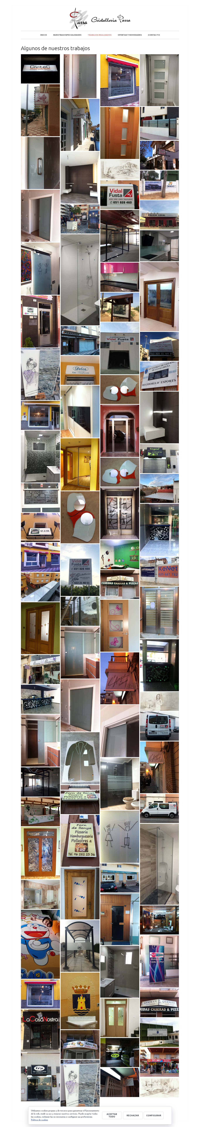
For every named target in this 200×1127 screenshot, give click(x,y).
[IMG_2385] (119, 80)
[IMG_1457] (119, 389)
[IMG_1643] (159, 155)
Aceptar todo (112, 1115)
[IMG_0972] (159, 1087)
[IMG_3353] (40, 669)
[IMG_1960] (159, 185)
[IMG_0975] (119, 170)
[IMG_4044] (119, 277)
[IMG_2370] (159, 1002)
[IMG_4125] (80, 946)
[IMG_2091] (40, 527)
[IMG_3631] (119, 678)
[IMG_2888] (119, 431)
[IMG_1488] (40, 269)
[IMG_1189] (80, 1001)
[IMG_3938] (119, 919)
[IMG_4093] (119, 626)
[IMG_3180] (80, 178)
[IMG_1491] (119, 837)
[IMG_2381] (40, 497)
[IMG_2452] (159, 665)
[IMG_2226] (119, 194)
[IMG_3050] (80, 279)
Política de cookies (39, 1120)
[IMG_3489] (40, 374)
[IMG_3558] (119, 1017)
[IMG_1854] (80, 611)
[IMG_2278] (119, 878)
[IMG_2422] (159, 296)
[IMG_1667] (80, 412)
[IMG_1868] (40, 811)
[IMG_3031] (119, 236)
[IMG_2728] (40, 163)
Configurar (153, 1115)
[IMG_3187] (159, 417)
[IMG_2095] (40, 1077)
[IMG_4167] (40, 944)
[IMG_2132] (80, 464)
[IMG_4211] (80, 570)
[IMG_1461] (80, 517)
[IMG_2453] (40, 699)
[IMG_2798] (119, 554)
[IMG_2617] (80, 340)
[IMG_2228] (159, 726)
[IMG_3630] (159, 767)
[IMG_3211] (119, 307)
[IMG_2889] (119, 513)
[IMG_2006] (80, 370)
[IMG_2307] (159, 1032)
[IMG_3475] (80, 219)
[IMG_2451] (159, 530)
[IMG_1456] (119, 472)
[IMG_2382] (40, 557)
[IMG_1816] (40, 587)
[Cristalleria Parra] (100, 18)
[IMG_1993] (80, 1044)
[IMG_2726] (119, 731)
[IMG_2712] (80, 705)
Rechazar (133, 1115)
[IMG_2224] (159, 808)
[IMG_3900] (80, 841)
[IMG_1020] (159, 920)
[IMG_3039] (40, 782)
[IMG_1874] (40, 110)
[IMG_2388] (40, 994)
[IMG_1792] (159, 346)
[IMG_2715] (40, 216)
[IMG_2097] (119, 1052)
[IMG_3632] (119, 1082)
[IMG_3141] (40, 628)
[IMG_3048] (119, 972)
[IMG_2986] (159, 123)
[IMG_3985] (159, 613)
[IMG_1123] (80, 758)
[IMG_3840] (159, 376)
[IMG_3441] (159, 245)
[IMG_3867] (40, 68)
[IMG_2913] (80, 125)
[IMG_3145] (80, 893)
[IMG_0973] (159, 701)
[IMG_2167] (159, 458)
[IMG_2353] (40, 415)
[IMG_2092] (40, 321)
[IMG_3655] (159, 80)
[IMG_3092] (159, 864)
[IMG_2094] (159, 1062)
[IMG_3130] (40, 456)
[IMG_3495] (80, 1086)
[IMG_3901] (80, 799)
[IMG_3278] (119, 348)
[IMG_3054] (119, 584)
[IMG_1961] (159, 571)
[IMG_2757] (80, 653)
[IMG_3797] (40, 1030)
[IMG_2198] (40, 853)
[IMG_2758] (40, 741)
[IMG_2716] (80, 76)
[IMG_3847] (40, 894)
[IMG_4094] (119, 133)
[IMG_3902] (159, 215)
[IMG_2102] (159, 961)
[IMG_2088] (119, 784)
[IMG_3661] (159, 488)
